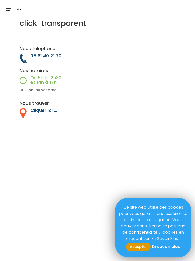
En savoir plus (166, 247)
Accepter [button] (138, 246)
